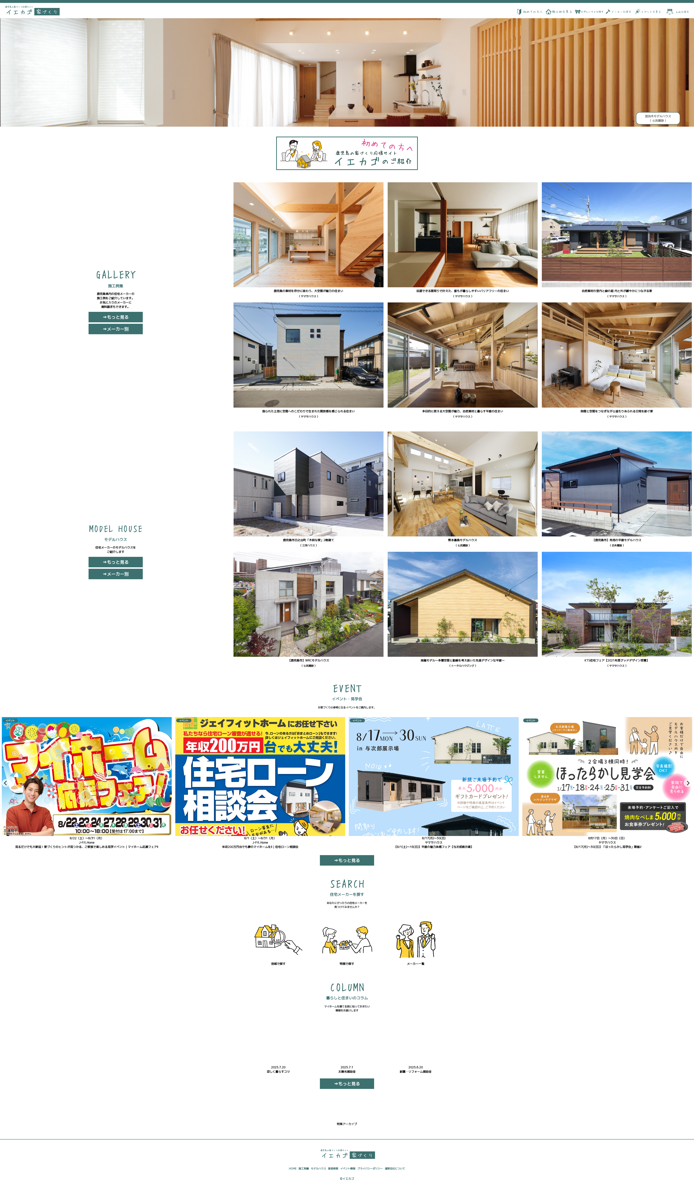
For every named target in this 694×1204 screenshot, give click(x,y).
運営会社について (395, 1168)
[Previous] (6, 783)
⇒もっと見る (116, 317)
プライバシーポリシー (370, 1168)
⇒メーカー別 (116, 329)
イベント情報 (347, 1168)
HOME (293, 1168)
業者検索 (333, 1168)
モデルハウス (318, 1168)
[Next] (688, 783)
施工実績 (304, 1168)
